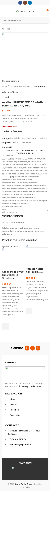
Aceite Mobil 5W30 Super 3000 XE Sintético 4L (13, 275)
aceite (16, 142)
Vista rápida (5, 333)
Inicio (4, 86)
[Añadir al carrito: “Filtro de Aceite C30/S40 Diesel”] (29, 311)
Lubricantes (39, 86)
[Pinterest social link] (20, 147)
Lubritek (5, 97)
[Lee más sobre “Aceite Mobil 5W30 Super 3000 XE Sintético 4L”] (5, 326)
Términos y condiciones (29, 386)
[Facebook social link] (20, 3)
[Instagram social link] (25, 3)
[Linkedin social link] (30, 3)
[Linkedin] (38, 348)
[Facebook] (27, 348)
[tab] (12, 150)
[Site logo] (25, 11)
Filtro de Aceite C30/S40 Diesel (34, 270)
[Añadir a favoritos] (5, 319)
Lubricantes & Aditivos (20, 86)
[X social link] (17, 147)
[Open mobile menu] (3, 11)
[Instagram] (32, 348)
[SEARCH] (45, 21)
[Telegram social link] (26, 147)
